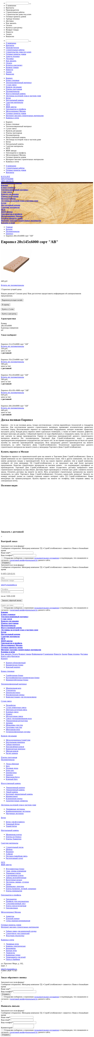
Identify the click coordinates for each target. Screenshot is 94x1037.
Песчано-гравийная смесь (16, 856)
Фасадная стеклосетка (15, 936)
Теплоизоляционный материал (19, 83)
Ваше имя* (5, 553)
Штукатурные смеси (14, 716)
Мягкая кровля (12, 751)
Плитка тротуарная (14, 89)
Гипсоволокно (12, 908)
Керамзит (10, 852)
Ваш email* (5, 1020)
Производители (12, 48)
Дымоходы (10, 953)
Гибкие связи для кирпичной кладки (21, 931)
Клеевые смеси (12, 712)
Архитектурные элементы (17, 801)
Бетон (8, 98)
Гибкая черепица (13, 744)
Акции (9, 72)
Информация (37, 654)
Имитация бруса (13, 777)
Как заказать (11, 61)
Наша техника (74, 654)
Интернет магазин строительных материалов (25, 116)
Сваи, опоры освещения (16, 871)
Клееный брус (12, 779)
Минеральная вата (13, 688)
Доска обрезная (12, 764)
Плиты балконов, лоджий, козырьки (21, 889)
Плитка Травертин (13, 839)
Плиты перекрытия (14, 891)
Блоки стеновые (12, 80)
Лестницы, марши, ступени (17, 882)
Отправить (6, 563)
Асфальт (9, 854)
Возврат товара (12, 67)
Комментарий (6, 1028)
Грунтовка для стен (14, 727)
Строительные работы (15, 50)
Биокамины (11, 948)
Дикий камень (12, 792)
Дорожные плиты (13, 873)
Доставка (10, 59)
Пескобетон (11, 705)
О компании (11, 43)
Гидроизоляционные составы (18, 732)
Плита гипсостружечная (16, 906)
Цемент (9, 714)
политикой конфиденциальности (24, 560)
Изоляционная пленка (15, 695)
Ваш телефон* (7, 555)
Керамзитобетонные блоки (17, 680)
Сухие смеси (11, 85)
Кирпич (9, 78)
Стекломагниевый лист (16, 903)
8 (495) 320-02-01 (8, 574)
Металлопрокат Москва (16, 111)
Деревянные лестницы (15, 809)
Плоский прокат (13, 918)
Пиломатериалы (12, 91)
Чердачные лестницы (15, 813)
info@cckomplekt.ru (9, 585)
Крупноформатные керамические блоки (22, 678)
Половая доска (12, 768)
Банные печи (11, 950)
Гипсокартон (11, 899)
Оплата (9, 63)
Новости (9, 70)
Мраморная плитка (14, 834)
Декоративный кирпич (15, 787)
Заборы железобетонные (16, 878)
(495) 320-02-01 (7, 181)
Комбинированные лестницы (18, 811)
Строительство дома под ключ (18, 52)
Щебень (9, 849)
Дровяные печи (12, 944)
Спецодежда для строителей (17, 933)
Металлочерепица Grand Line (18, 740)
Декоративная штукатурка (17, 721)
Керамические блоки (14, 665)
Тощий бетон (11, 826)
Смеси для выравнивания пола (19, 718)
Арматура (10, 916)
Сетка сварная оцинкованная (18, 921)
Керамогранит (12, 796)
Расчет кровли (12, 753)
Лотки (8, 884)
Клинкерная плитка (14, 798)
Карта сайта (6, 656)
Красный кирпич (13, 667)
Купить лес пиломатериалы (12, 285)
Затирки (9, 723)
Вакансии (10, 74)
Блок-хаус (10, 770)
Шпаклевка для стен (14, 725)
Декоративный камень (15, 790)
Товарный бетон (13, 824)
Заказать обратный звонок (11, 600)
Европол (9, 775)
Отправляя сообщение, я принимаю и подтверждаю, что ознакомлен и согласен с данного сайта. (44, 998)
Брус (8, 766)
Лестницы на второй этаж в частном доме (23, 96)
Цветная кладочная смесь (16, 710)
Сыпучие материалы (14, 102)
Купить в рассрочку (14, 65)
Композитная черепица (15, 749)
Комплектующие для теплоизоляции (21, 697)
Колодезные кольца (14, 880)
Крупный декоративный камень (19, 794)
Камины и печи (12, 118)
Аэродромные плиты (15, 875)
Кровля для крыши (14, 87)
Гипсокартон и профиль (16, 109)
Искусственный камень (16, 94)
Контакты (10, 45)
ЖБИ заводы (11, 107)
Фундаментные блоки (15, 869)
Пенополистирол (13, 692)
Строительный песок (15, 847)
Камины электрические (16, 946)
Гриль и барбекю (13, 959)
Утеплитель (11, 690)
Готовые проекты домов (16, 54)
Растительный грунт (14, 858)
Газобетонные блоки (14, 675)
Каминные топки (13, 955)
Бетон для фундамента (15, 822)
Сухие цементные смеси (16, 707)
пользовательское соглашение (46, 558)
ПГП (8, 105)
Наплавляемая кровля (15, 747)
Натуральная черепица (15, 742)
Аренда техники (13, 56)
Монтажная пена (13, 729)
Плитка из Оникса (13, 837)
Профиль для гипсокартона (17, 901)
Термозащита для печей (16, 957)
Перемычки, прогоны (15, 886)
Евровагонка (11, 773)
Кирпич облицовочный (16, 663)
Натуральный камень (15, 100)
